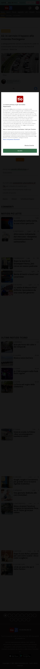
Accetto (20, 150)
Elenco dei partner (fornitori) (11, 139)
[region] (20, 124)
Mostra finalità (29, 145)
